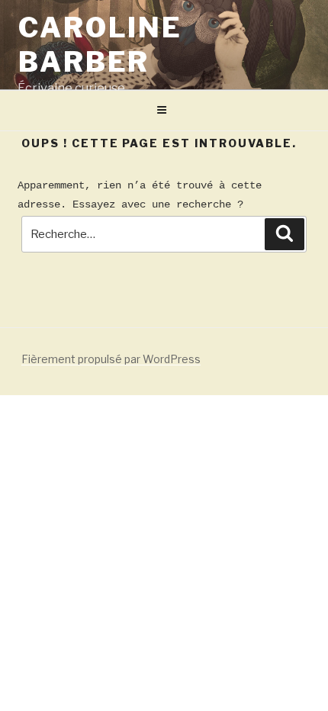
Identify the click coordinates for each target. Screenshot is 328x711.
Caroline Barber (100, 45)
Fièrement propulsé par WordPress (111, 358)
